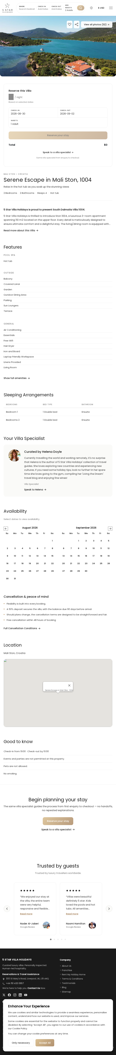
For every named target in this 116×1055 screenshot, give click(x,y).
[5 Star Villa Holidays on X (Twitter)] (3, 994)
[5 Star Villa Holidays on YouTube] (25, 994)
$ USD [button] (101, 7)
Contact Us (33, 988)
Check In (42, 6)
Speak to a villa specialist (58, 152)
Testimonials (68, 983)
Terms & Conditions (72, 978)
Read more (26, 913)
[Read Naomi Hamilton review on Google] (73, 890)
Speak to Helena (33, 489)
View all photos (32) (96, 24)
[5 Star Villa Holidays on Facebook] (9, 994)
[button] (91, 8)
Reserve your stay (58, 821)
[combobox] (70, 10)
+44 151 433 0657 (15, 983)
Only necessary (21, 1042)
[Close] (69, 685)
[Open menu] (111, 8)
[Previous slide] (7, 908)
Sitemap (66, 991)
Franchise (67, 970)
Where (22, 6)
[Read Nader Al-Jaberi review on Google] (27, 890)
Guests (14, 120)
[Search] (80, 7)
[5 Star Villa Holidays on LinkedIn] (20, 994)
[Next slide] (109, 908)
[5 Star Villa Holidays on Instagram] (14, 994)
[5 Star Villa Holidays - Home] (7, 7)
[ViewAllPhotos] (58, 46)
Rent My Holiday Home (73, 974)
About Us (66, 965)
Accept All (45, 1042)
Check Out (56, 6)
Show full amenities (15, 378)
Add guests (68, 6)
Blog (64, 987)
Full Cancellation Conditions (20, 628)
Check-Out (65, 110)
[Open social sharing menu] (76, 24)
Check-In (15, 110)
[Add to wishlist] (69, 24)
